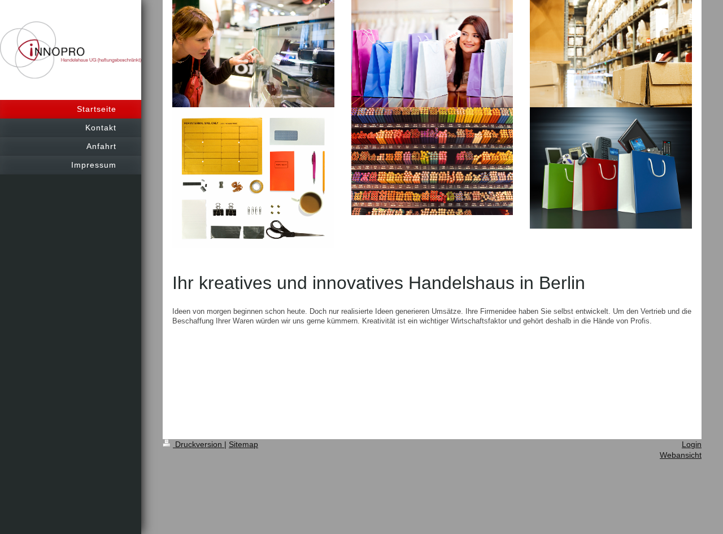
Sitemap (243, 444)
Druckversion (198, 444)
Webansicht (681, 454)
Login (692, 444)
